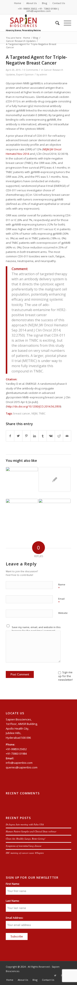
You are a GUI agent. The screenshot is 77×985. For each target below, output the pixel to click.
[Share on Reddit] (59, 435)
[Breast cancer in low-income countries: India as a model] (54, 511)
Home (17, 3)
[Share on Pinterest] (26, 435)
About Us (31, 3)
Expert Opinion (25, 74)
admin (43, 74)
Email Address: (14, 918)
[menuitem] (18, 3)
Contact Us (58, 3)
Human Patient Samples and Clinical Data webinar (31, 831)
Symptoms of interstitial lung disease (23, 845)
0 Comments (31, 69)
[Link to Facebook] (61, 975)
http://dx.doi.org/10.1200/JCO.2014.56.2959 (34, 406)
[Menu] (65, 22)
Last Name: (12, 901)
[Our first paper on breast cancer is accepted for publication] (22, 515)
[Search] (55, 22)
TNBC (42, 413)
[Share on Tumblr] (43, 435)
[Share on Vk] (51, 435)
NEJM (34, 413)
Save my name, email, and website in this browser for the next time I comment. (36, 629)
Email (61, 600)
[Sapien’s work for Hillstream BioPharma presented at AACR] (54, 479)
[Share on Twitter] (18, 435)
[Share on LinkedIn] (34, 435)
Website (63, 612)
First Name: (13, 884)
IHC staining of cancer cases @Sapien (25, 852)
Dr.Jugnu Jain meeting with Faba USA (25, 824)
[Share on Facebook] (10, 435)
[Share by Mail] (67, 435)
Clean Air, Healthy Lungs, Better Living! (25, 838)
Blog (44, 3)
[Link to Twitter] (55, 975)
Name (61, 586)
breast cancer (21, 413)
